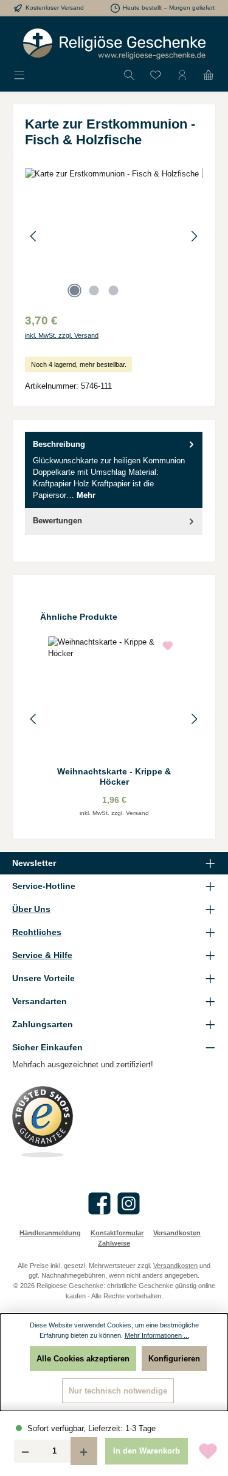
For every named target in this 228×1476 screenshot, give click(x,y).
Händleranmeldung (50, 1232)
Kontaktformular (117, 1232)
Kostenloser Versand (55, 7)
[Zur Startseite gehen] (114, 44)
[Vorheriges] (34, 236)
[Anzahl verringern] (24, 1451)
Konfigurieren (174, 1358)
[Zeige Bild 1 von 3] (75, 290)
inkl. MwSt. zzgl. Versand (61, 335)
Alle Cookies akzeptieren (83, 1358)
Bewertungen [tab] (57, 520)
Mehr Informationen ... (157, 1335)
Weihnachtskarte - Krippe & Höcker (114, 777)
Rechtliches (36, 932)
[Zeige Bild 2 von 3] (94, 290)
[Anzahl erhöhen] (83, 1451)
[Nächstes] (194, 236)
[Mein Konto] (182, 75)
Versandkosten (177, 1232)
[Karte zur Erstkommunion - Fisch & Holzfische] (114, 236)
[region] (114, 236)
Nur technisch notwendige (118, 1390)
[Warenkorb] (208, 75)
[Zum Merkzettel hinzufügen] (208, 1451)
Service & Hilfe (42, 955)
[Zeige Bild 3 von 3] (114, 290)
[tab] (113, 470)
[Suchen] (129, 75)
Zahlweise (114, 1243)
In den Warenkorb (146, 1450)
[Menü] (19, 75)
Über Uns (31, 909)
